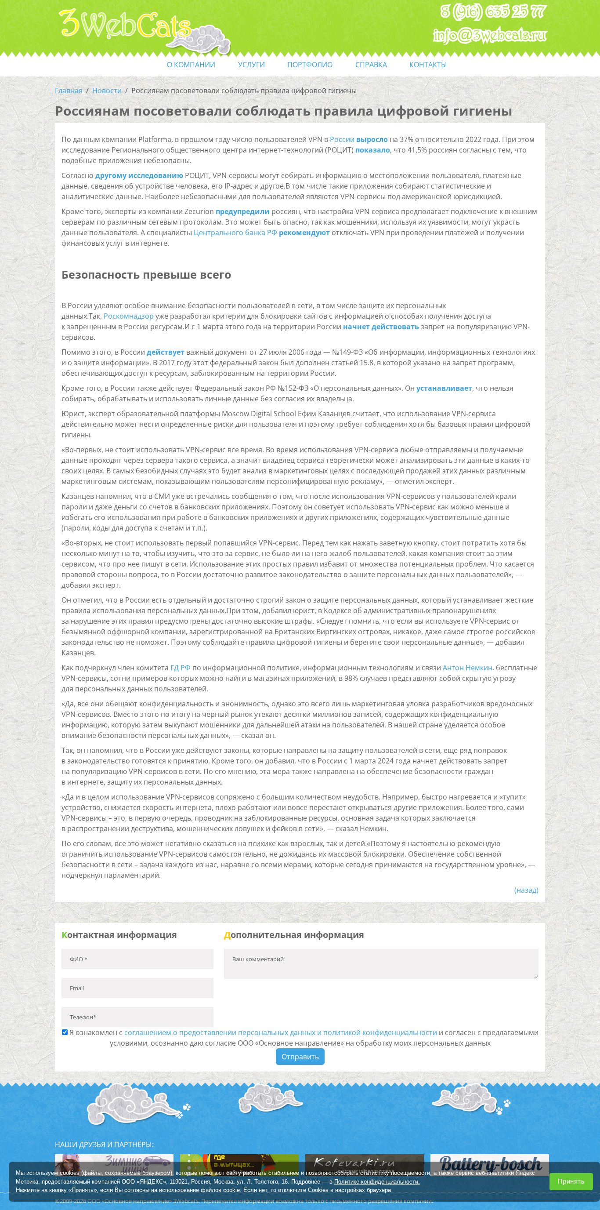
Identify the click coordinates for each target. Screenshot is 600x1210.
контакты (428, 64)
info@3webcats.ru (490, 36)
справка (371, 64)
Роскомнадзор (129, 316)
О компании (191, 64)
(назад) (526, 890)
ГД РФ (180, 667)
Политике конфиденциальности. (377, 1181)
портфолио (310, 64)
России (342, 139)
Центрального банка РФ (235, 232)
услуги (251, 64)
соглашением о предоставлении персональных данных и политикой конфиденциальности (280, 1032)
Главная (69, 90)
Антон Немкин (467, 667)
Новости (107, 90)
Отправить (300, 1056)
